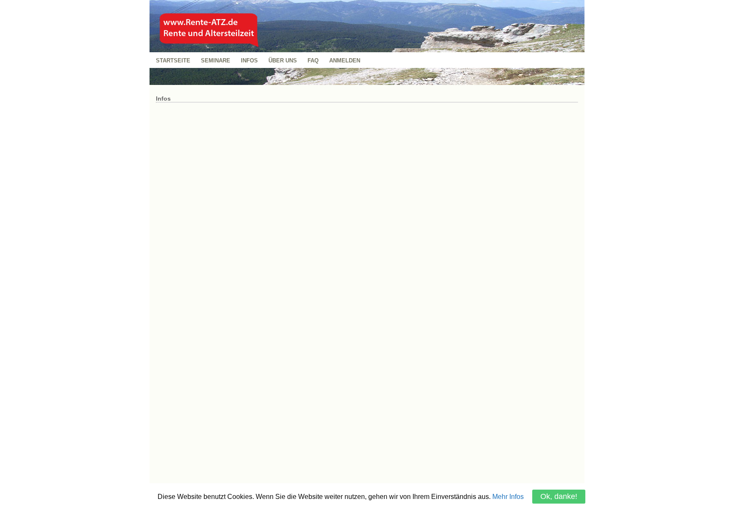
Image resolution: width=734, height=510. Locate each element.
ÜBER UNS (282, 60)
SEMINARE (215, 60)
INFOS (249, 60)
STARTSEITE (173, 60)
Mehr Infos (508, 496)
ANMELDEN (344, 60)
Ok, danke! (558, 496)
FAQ (313, 60)
